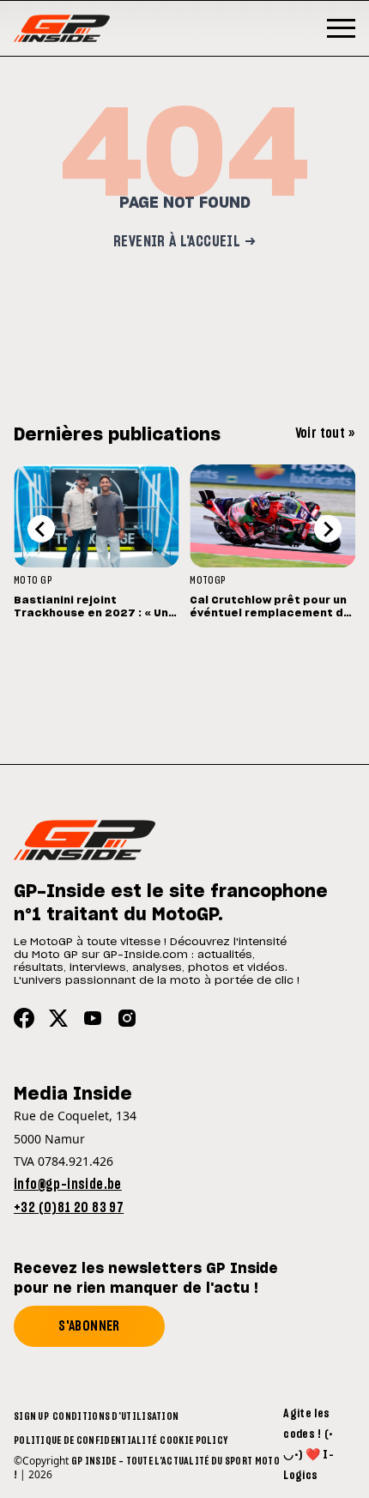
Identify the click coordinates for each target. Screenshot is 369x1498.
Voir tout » (325, 433)
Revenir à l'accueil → (184, 242)
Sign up (31, 1416)
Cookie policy (193, 1440)
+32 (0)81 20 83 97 (69, 1208)
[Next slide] (328, 529)
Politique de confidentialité (85, 1440)
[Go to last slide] (41, 529)
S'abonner (89, 1326)
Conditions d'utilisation (115, 1416)
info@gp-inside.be (68, 1185)
